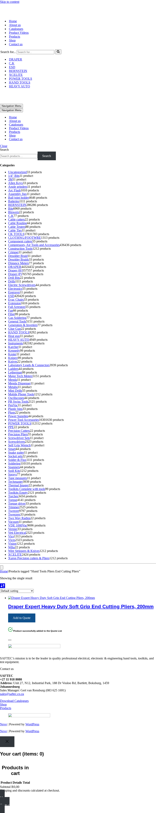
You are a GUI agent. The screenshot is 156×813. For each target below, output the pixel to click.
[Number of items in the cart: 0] (1, 567)
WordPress (32, 724)
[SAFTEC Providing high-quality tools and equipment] (78, 10)
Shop (12, 40)
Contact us (16, 44)
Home (13, 21)
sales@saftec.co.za (12, 694)
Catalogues (16, 29)
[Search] (58, 51)
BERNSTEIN (18, 71)
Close (3, 146)
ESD (12, 67)
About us (15, 25)
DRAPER (15, 59)
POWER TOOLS (20, 78)
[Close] (9, 640)
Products (14, 36)
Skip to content (9, 1)
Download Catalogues (14, 701)
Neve (3, 724)
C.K (11, 63)
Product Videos (19, 32)
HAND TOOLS (19, 82)
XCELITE (16, 74)
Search (4, 149)
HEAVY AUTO (19, 86)
